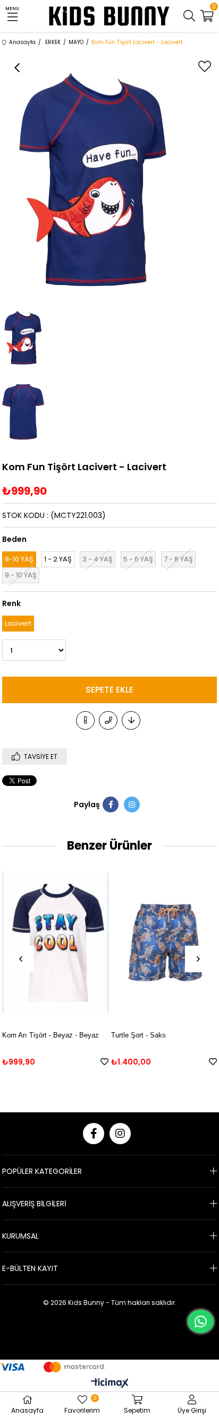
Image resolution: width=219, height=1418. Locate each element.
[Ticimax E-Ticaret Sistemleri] (110, 1383)
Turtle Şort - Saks (138, 1035)
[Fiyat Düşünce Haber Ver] (131, 720)
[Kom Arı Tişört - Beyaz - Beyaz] (55, 942)
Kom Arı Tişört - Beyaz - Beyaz (50, 1035)
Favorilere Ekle (104, 1062)
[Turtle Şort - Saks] (164, 942)
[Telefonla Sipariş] (108, 720)
